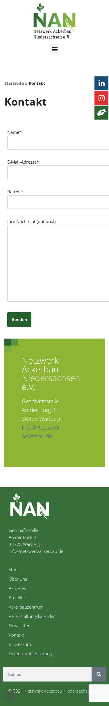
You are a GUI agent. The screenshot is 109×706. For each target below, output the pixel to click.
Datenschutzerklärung (30, 653)
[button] (54, 49)
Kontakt (16, 635)
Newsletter (19, 625)
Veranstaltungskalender (32, 616)
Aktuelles (17, 588)
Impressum (20, 644)
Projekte (17, 597)
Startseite (14, 83)
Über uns (18, 579)
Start (13, 569)
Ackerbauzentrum (26, 607)
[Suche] (99, 674)
